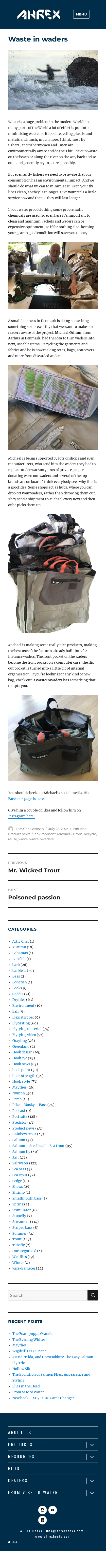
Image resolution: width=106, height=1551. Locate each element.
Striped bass (22, 1228)
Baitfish (19, 959)
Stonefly (19, 1216)
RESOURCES (21, 1456)
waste (23, 839)
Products (20, 1444)
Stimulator (21, 1210)
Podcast (18, 1111)
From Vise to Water (28, 1392)
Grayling (19, 1041)
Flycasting (21, 1023)
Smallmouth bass (27, 1198)
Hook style (21, 1081)
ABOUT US (20, 1432)
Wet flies (19, 1257)
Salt (15, 1158)
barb (16, 965)
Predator (19, 1122)
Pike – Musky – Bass (29, 1105)
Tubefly (18, 1245)
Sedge (17, 1181)
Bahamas (20, 953)
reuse (12, 839)
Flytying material (27, 1029)
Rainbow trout (24, 1134)
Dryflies (18, 1000)
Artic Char (20, 941)
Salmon (18, 1140)
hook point (21, 1070)
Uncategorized (24, 1251)
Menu (81, 14)
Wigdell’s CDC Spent (29, 1351)
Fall (15, 1011)
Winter (18, 1263)
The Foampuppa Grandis (32, 1334)
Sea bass (19, 1169)
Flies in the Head (26, 1386)
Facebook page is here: (26, 799)
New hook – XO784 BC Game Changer (43, 1398)
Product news (19, 834)
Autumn (19, 947)
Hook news (21, 1064)
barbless (19, 971)
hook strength (23, 1076)
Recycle (90, 834)
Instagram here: (21, 816)
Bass (16, 976)
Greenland (20, 1047)
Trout (17, 1239)
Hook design (22, 1052)
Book (16, 988)
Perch (17, 1099)
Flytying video (24, 1035)
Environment (23, 1006)
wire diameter (23, 1268)
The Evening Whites (28, 1340)
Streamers (20, 1222)
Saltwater (20, 1163)
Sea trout (19, 1175)
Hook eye (19, 1058)
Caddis (17, 994)
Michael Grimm (69, 834)
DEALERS (18, 1480)
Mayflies (19, 1087)
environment (45, 834)
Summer (19, 1233)
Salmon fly (21, 1152)
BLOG (14, 1468)
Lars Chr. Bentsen (30, 829)
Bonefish (19, 982)
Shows (17, 1187)
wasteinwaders (41, 839)
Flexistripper (23, 1017)
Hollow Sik (21, 1369)
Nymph (18, 1093)
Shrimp (18, 1192)
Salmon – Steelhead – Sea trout (38, 1146)
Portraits (79, 829)
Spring (17, 1204)
